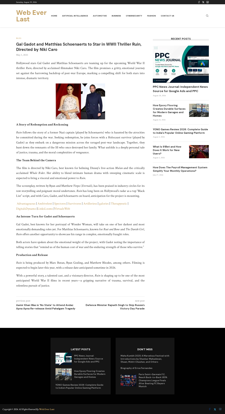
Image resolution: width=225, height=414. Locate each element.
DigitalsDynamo (26, 209)
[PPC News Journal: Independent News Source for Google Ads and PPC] (181, 64)
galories (104, 204)
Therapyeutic (119, 204)
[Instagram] (207, 2)
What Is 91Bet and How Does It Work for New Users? (167, 150)
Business (116, 15)
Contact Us (167, 15)
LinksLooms (45, 209)
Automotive (100, 15)
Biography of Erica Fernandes (136, 368)
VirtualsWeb (62, 209)
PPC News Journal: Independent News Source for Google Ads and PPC (180, 89)
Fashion (151, 15)
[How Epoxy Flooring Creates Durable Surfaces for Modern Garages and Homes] (199, 110)
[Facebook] (199, 2)
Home (54, 15)
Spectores (60, 204)
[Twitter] (203, 2)
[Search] (207, 15)
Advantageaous (26, 204)
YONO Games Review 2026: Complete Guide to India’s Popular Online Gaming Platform (180, 131)
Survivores (74, 204)
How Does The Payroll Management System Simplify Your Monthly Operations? (180, 169)
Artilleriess (90, 204)
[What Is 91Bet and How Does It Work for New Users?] (199, 151)
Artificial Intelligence (75, 15)
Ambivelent (45, 204)
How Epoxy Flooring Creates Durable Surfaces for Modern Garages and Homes (169, 110)
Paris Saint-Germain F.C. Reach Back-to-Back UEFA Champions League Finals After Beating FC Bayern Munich (153, 380)
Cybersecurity (134, 15)
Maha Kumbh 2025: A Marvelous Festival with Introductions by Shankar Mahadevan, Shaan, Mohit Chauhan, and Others (145, 358)
